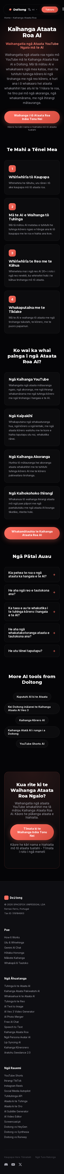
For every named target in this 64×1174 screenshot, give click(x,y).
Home (7, 17)
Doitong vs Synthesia (16, 1131)
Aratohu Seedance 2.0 (17, 1052)
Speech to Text (13, 1026)
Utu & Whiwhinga (14, 942)
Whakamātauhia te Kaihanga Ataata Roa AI (32, 533)
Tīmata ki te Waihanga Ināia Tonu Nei (32, 832)
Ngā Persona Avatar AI (17, 1037)
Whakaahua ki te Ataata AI (19, 996)
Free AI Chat (11, 1021)
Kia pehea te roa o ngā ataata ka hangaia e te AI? (27, 574)
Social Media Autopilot (17, 1090)
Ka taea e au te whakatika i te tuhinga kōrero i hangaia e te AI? (28, 611)
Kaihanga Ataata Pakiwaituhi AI (22, 991)
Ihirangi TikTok (13, 1080)
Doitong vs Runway (15, 1136)
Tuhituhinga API (13, 1096)
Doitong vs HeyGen (15, 1126)
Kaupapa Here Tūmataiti (17, 1157)
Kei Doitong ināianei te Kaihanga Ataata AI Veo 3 (29, 708)
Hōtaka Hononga (14, 952)
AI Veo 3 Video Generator (19, 1011)
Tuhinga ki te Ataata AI (17, 985)
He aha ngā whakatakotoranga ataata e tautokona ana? (28, 633)
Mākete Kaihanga (14, 957)
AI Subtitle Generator (16, 1111)
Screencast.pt (12, 1121)
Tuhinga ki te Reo (14, 1001)
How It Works (12, 937)
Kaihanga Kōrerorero (16, 1047)
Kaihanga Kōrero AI (32, 720)
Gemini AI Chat (12, 947)
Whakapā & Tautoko (16, 962)
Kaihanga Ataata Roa (16, 1032)
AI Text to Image (13, 1006)
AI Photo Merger (13, 1016)
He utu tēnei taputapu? (25, 651)
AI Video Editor (13, 1116)
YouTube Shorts (13, 1075)
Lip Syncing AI (12, 1042)
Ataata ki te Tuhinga (15, 1101)
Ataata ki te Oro (13, 1106)
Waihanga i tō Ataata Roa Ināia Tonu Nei (32, 117)
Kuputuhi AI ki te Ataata (32, 696)
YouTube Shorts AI (32, 743)
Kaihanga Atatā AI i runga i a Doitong (26, 732)
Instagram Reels (13, 1085)
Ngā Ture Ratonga (45, 1157)
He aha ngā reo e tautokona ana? (28, 592)
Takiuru (49, 9)
